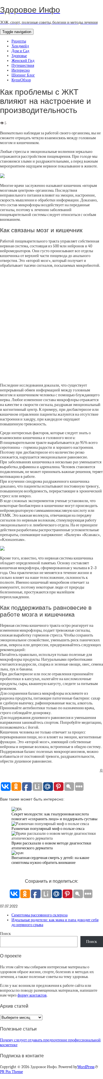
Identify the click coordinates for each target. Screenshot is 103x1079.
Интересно (20, 70)
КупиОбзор (21, 80)
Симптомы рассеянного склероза (39, 915)
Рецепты (18, 41)
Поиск (5, 933)
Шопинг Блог (23, 75)
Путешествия (22, 65)
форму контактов (32, 995)
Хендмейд (20, 46)
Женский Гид (22, 60)
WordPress (85, 1066)
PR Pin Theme (11, 1071)
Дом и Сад (20, 51)
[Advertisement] (51, 325)
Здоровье (19, 55)
